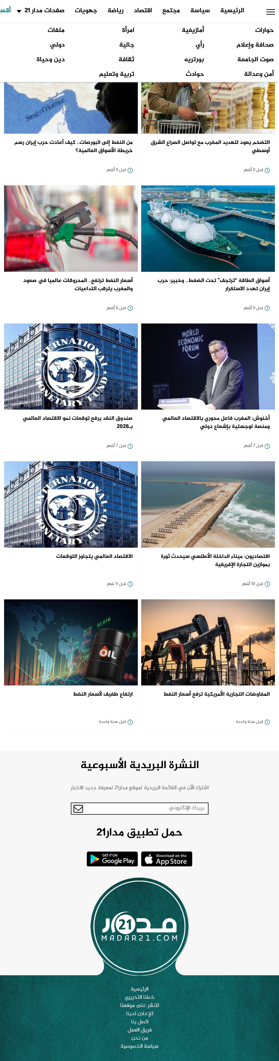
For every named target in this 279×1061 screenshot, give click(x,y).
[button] (270, 12)
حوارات (264, 30)
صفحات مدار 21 (44, 10)
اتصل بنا (139, 1022)
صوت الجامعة (255, 59)
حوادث (195, 74)
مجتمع (171, 10)
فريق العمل (140, 1030)
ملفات (56, 30)
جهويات (86, 10)
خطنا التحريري (139, 998)
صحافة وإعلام (255, 45)
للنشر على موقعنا (139, 1006)
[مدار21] (139, 926)
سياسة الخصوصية (139, 1047)
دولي (57, 45)
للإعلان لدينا (139, 1014)
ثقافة (126, 59)
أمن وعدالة (259, 74)
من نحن (139, 1038)
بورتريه (194, 59)
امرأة (128, 30)
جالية (126, 45)
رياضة (116, 10)
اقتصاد (143, 10)
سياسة (200, 10)
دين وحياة (51, 59)
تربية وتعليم (116, 74)
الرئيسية (232, 10)
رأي (200, 45)
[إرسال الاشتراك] (78, 809)
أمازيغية (193, 30)
